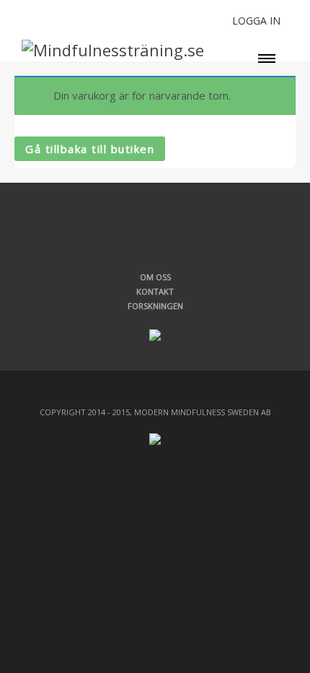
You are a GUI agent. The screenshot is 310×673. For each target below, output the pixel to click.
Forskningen (155, 305)
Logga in (256, 20)
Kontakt (155, 291)
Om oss (155, 277)
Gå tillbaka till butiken (89, 149)
